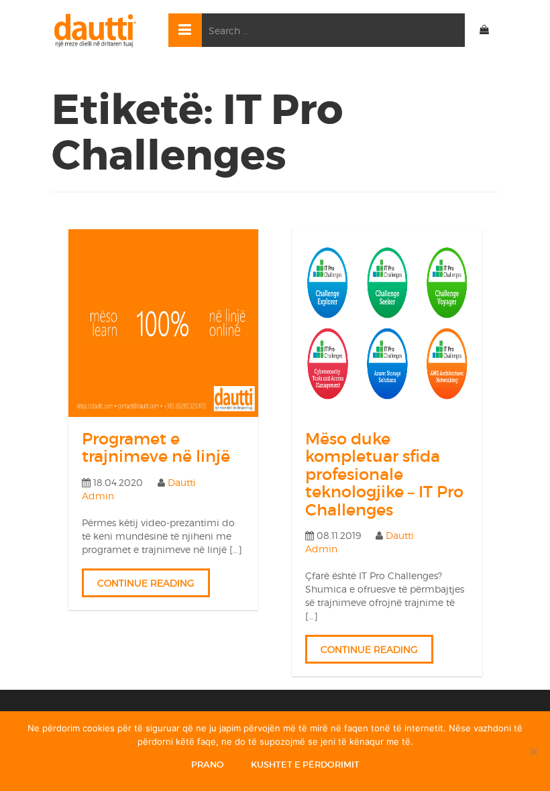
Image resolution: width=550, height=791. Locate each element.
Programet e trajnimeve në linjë (156, 447)
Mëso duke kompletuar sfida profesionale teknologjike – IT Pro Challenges (384, 474)
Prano (207, 764)
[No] (533, 751)
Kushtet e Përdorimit (305, 764)
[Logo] (100, 30)
